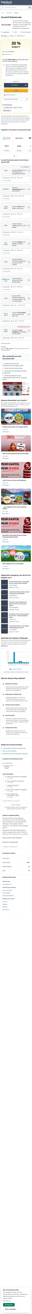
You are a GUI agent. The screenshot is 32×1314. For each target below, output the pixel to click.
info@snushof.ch (8, 763)
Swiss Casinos (5, 909)
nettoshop (4, 907)
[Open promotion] (29, 171)
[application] (16, 659)
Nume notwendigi (10, 1309)
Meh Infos (6, 1301)
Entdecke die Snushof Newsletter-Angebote (15, 753)
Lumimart (4, 901)
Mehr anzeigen (16, 805)
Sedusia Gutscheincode (8, 895)
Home (2, 13)
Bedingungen (7, 177)
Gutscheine (9, 13)
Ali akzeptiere (9, 1305)
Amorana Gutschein (7, 890)
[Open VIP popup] (27, 99)
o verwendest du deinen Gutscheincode (14, 748)
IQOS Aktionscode (6, 884)
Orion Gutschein (6, 893)
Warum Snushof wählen (9, 751)
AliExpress (4, 904)
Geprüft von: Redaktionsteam (10, 846)
